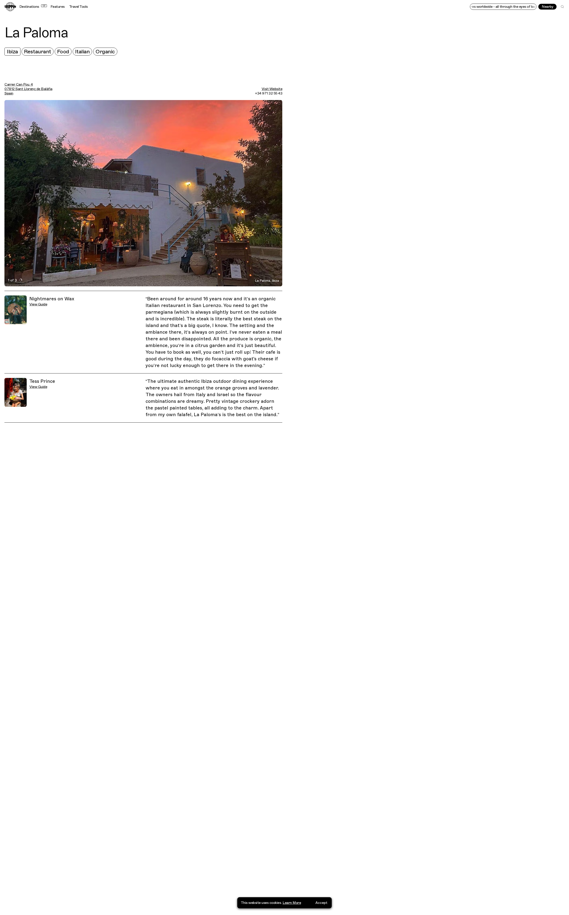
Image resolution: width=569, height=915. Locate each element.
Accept (321, 903)
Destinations (32, 6)
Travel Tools (78, 6)
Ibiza (12, 51)
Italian (82, 51)
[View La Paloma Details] (428, 471)
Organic (105, 51)
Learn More (291, 903)
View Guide (38, 304)
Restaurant (37, 51)
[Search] (562, 6)
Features (57, 6)
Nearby (547, 6)
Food (63, 51)
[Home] (10, 6)
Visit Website (272, 89)
